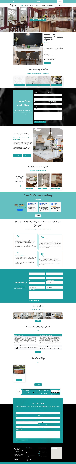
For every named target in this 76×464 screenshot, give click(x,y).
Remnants (53, 85)
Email (34, 97)
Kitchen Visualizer (50, 5)
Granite (40, 85)
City (34, 102)
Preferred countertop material (52, 106)
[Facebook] (13, 1)
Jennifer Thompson (33, 203)
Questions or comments (37, 111)
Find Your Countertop (38, 19)
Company (37, 5)
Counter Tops (55, 188)
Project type (35, 106)
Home (22, 5)
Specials (38, 1)
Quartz (28, 85)
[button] (26, 208)
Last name (49, 92)
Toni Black (55, 203)
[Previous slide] (2, 19)
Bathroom (42, 188)
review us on (19, 209)
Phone (49, 97)
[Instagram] (17, 459)
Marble (15, 85)
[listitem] (19, 456)
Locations (43, 5)
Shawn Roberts (44, 203)
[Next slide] (72, 19)
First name (35, 92)
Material (26, 5)
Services (31, 5)
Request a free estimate (40, 121)
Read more (19, 380)
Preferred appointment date (52, 101)
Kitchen (29, 188)
